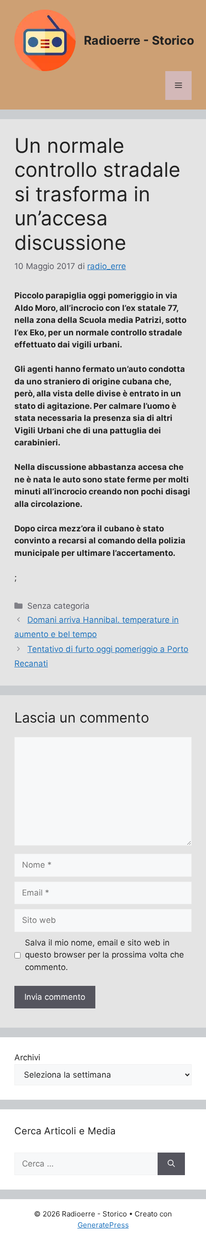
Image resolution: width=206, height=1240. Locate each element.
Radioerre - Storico (139, 40)
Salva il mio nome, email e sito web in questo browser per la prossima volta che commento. (104, 955)
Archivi (27, 1057)
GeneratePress (103, 1224)
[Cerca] (171, 1164)
